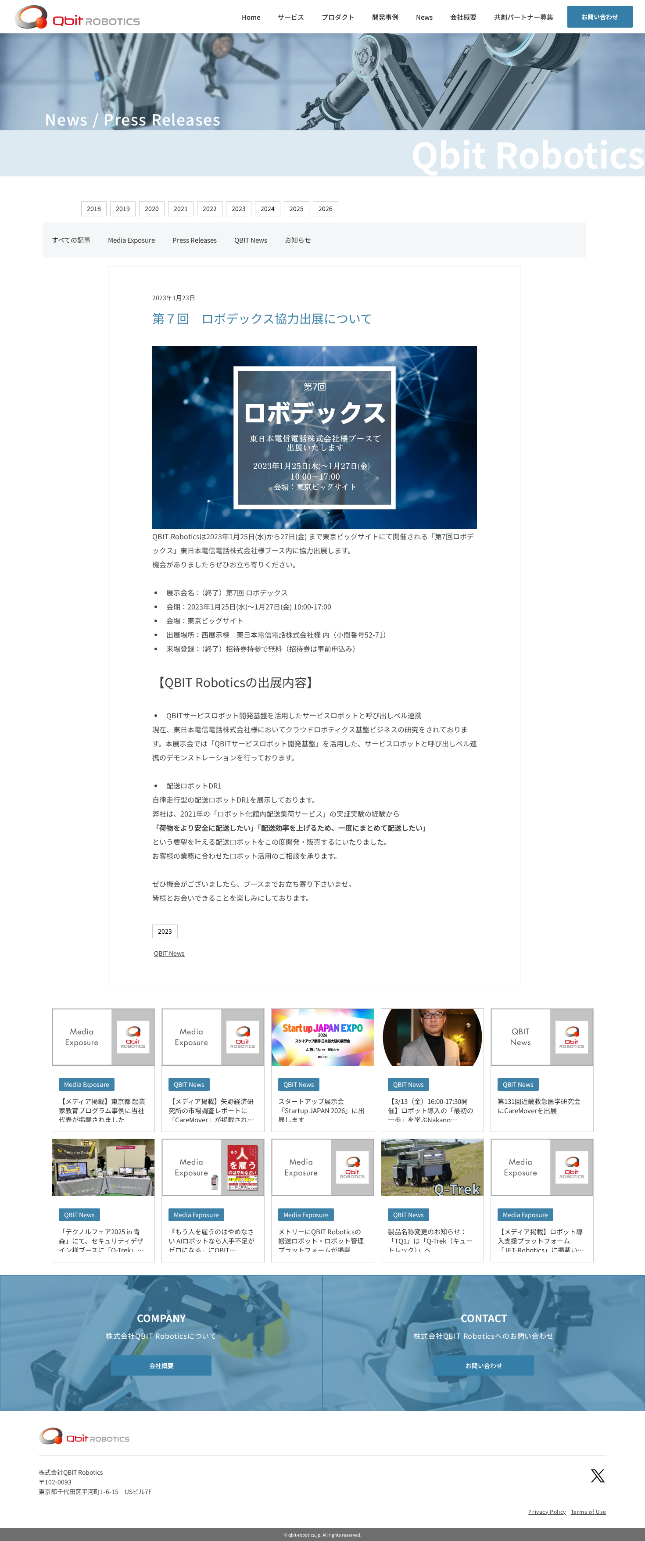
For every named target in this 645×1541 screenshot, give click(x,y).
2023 (239, 208)
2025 (297, 208)
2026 (326, 208)
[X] (597, 1475)
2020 (152, 208)
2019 (123, 208)
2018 (94, 208)
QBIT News (250, 240)
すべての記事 (71, 240)
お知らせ (298, 240)
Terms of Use (588, 1511)
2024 (268, 208)
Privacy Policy (547, 1511)
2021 (181, 208)
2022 (210, 208)
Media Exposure (131, 240)
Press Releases (194, 240)
